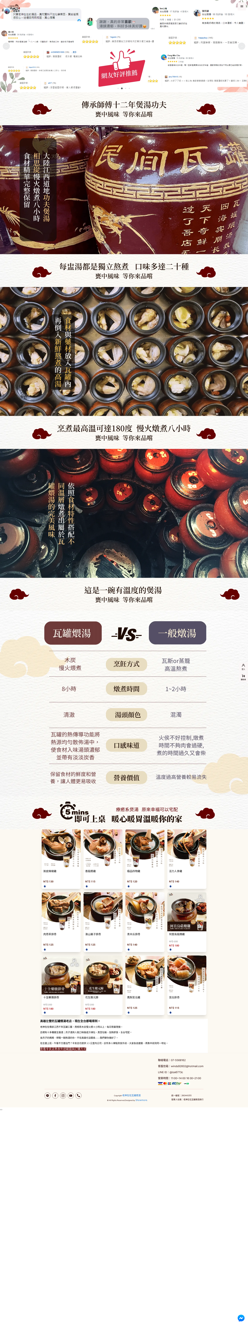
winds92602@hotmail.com (187, 1066)
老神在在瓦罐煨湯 (131, 1095)
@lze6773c (176, 1072)
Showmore (141, 1100)
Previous (6, 46)
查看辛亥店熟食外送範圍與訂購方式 (63, 1049)
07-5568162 (178, 1060)
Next (241, 46)
